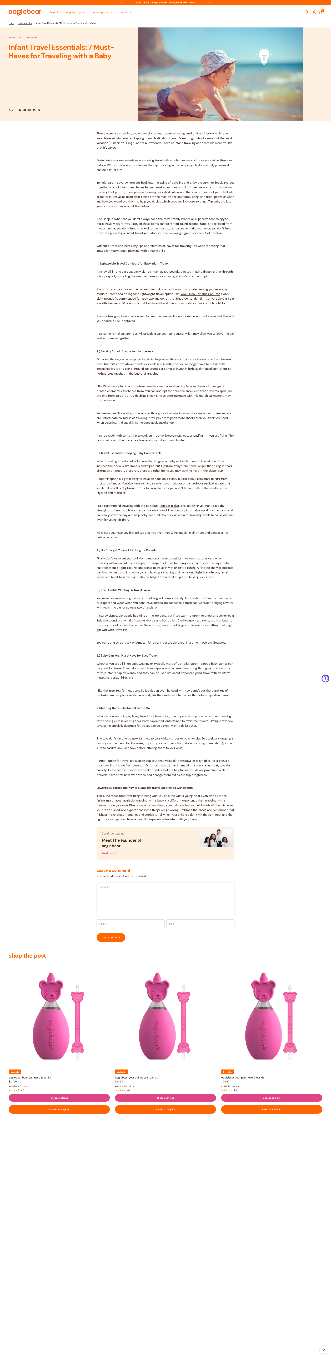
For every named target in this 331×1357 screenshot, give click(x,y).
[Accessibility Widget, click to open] (325, 678)
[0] (319, 12)
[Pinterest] (29, 110)
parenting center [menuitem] (102, 12)
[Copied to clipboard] (39, 110)
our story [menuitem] (125, 12)
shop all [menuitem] (53, 12)
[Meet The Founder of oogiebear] (216, 843)
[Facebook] (20, 110)
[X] (25, 110)
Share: (12, 110)
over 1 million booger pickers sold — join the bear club (149, 2)
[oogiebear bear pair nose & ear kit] (59, 1015)
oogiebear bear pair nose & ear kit (30, 1077)
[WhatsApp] (34, 110)
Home (11, 23)
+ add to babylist (59, 1109)
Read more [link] (108, 853)
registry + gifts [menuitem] (75, 12)
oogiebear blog (25, 23)
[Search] (306, 12)
